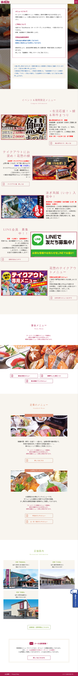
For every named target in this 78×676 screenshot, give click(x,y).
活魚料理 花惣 (5, 2)
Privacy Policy (15, 674)
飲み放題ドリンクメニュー (39, 381)
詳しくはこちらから (39, 658)
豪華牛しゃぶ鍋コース (54, 376)
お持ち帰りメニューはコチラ (63, 298)
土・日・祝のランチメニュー (39, 522)
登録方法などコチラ (15, 259)
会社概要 (7, 674)
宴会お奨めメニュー (24, 376)
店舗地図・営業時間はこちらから (39, 627)
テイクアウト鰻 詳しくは (16, 184)
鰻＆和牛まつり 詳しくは (63, 143)
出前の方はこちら (74, 598)
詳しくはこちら (39, 460)
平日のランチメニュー (39, 516)
